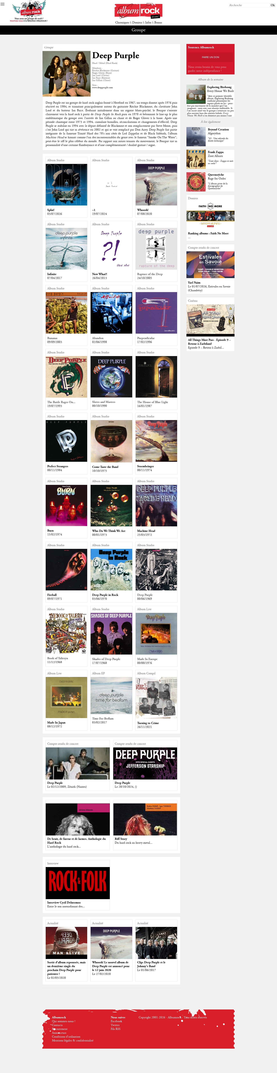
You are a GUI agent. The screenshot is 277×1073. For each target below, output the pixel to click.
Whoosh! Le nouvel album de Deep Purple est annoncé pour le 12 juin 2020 (111, 966)
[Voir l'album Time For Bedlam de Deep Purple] (111, 713)
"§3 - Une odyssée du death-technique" (218, 139)
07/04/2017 (54, 278)
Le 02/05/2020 (56, 978)
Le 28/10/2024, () (126, 787)
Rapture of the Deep (150, 274)
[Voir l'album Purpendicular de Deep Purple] (156, 333)
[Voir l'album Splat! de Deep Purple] (66, 205)
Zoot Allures (215, 156)
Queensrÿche (216, 175)
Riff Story (121, 839)
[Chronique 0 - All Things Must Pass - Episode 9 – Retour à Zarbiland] (210, 319)
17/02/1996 (144, 342)
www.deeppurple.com (102, 87)
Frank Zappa (215, 152)
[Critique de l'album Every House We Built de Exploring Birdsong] (196, 103)
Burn (50, 530)
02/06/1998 (99, 342)
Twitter (115, 1025)
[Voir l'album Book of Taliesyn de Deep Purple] (66, 653)
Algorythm (214, 133)
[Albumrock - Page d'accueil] (138, 18)
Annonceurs (59, 1033)
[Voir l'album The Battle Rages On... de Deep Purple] (66, 397)
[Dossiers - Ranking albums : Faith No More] (210, 228)
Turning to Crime (148, 723)
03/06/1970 (99, 599)
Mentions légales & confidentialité (72, 1041)
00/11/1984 (54, 470)
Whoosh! (142, 210)
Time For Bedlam (102, 718)
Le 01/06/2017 (146, 970)
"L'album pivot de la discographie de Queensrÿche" (217, 186)
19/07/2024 (99, 214)
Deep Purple (145, 595)
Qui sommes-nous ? (63, 1021)
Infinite (51, 274)
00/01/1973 (99, 535)
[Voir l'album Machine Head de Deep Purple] (156, 526)
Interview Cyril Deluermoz (64, 902)
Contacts (57, 1025)
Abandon (97, 338)
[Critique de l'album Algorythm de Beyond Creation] (196, 145)
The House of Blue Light (152, 402)
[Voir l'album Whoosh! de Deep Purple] (156, 205)
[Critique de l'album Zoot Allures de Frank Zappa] (196, 168)
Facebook (116, 1021)
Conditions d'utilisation (66, 1037)
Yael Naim (194, 283)
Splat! (50, 210)
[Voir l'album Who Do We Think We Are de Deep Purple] (111, 526)
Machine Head (146, 531)
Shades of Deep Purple (106, 659)
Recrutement (59, 1029)
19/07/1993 (54, 406)
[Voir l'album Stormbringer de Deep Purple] (156, 461)
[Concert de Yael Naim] (210, 277)
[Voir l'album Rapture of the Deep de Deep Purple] (156, 269)
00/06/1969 (144, 599)
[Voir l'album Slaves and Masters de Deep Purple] (111, 397)
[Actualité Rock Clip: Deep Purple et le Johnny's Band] (156, 948)
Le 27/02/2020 (101, 974)
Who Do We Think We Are (108, 531)
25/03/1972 (144, 535)
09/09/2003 (54, 342)
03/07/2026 (54, 214)
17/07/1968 (99, 663)
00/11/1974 (144, 470)
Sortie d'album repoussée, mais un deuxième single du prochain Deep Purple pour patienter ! (66, 968)
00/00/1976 (144, 663)
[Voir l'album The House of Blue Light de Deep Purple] (156, 397)
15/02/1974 (54, 534)
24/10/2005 (144, 278)
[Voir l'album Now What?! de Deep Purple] (111, 269)
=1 (93, 210)
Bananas (52, 338)
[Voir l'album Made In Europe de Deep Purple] (156, 654)
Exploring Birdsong (219, 87)
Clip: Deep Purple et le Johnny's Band (151, 964)
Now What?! (99, 274)
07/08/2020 (144, 214)
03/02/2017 (99, 722)
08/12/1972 (54, 726)
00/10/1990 (99, 406)
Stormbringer (145, 466)
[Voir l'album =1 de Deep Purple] (111, 205)
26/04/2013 (99, 278)
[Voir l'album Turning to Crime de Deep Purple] (156, 718)
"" (210, 109)
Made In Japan (56, 722)
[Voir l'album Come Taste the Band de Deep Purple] (111, 462)
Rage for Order (217, 179)
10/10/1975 (99, 471)
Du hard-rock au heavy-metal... (133, 843)
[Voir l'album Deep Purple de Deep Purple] (156, 590)
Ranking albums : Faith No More (208, 233)
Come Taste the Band (105, 467)
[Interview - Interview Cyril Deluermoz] (78, 880)
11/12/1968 (54, 662)
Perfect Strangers (57, 466)
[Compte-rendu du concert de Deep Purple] (145, 779)
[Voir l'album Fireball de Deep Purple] (66, 590)
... (189, 237)
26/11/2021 (144, 727)
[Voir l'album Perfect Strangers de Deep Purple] (66, 461)
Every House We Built (220, 91)
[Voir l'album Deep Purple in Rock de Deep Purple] (111, 590)
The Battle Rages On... (61, 402)
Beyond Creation (218, 129)
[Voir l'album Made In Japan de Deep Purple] (66, 717)
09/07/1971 (54, 599)
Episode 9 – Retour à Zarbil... (206, 348)
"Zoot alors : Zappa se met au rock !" (220, 162)
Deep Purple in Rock (105, 595)
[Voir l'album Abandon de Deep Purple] (111, 333)
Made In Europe (147, 659)
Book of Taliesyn (57, 658)
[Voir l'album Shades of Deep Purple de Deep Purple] (111, 654)
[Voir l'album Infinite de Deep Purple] (66, 269)
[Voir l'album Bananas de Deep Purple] (66, 333)
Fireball (52, 595)
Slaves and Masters (103, 402)
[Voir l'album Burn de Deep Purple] (66, 525)
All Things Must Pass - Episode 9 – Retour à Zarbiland (209, 342)
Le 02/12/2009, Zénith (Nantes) (67, 787)
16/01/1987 (144, 406)
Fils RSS (115, 1029)
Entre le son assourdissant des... (66, 906)
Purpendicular (146, 338)
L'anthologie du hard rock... (64, 847)
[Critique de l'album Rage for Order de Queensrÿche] (196, 191)
